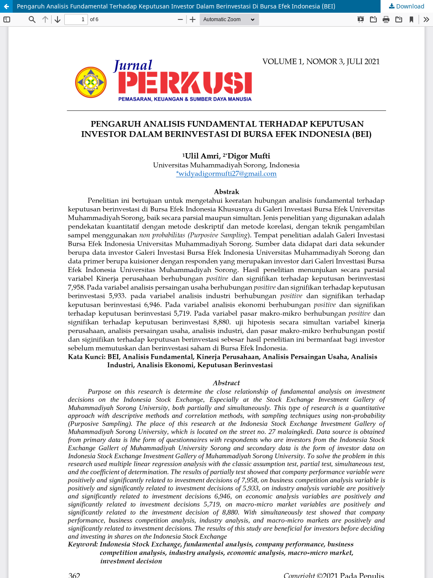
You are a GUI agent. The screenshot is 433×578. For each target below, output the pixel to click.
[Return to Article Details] (6, 6)
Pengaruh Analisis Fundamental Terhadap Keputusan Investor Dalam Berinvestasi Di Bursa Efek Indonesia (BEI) (176, 6)
